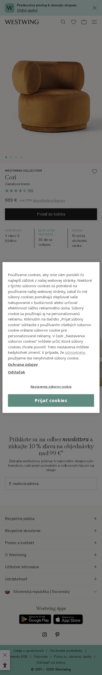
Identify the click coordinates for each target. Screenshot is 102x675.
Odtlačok (16, 371)
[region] (50, 337)
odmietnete (75, 352)
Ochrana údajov (23, 364)
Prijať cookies (51, 400)
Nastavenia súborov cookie (51, 387)
